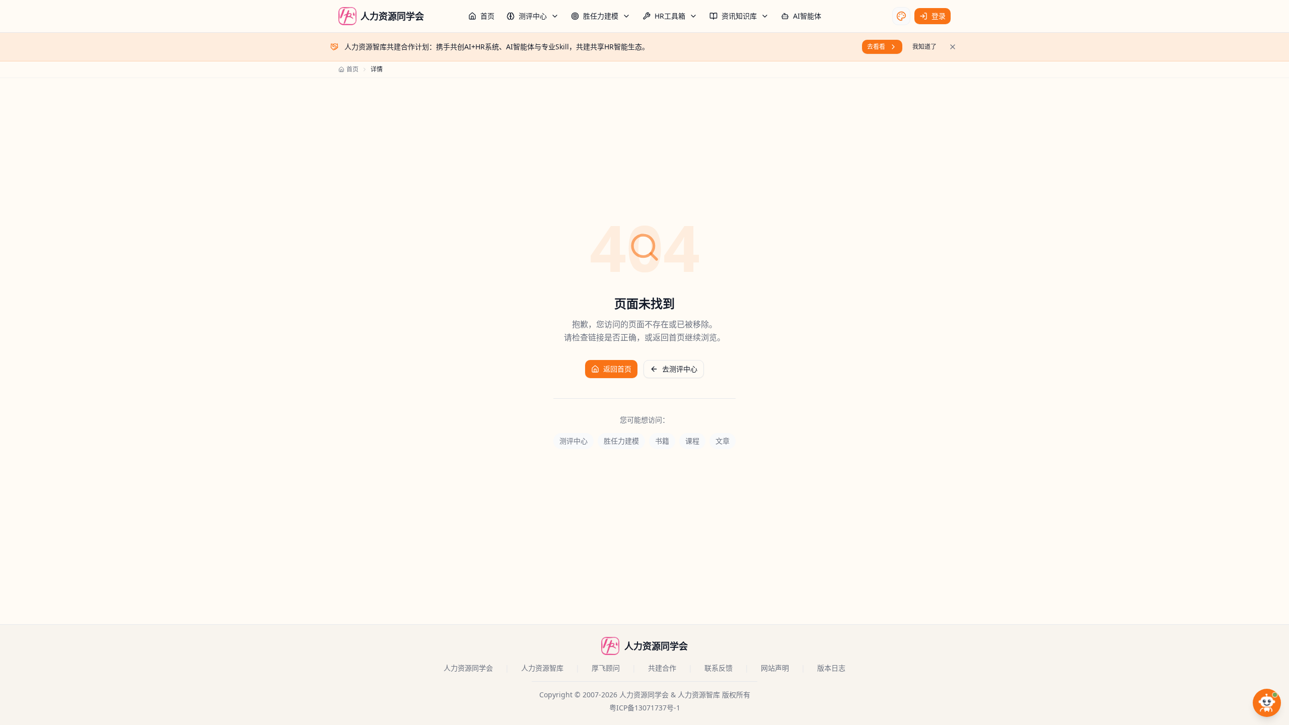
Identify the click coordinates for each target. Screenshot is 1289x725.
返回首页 (617, 369)
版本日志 (831, 668)
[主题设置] (901, 16)
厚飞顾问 (606, 668)
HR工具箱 (670, 16)
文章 (722, 441)
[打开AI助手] (1267, 703)
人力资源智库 (542, 668)
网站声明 (775, 668)
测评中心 (533, 16)
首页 (487, 16)
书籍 (662, 441)
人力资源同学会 (468, 668)
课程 (692, 441)
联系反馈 (718, 668)
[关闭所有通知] (953, 47)
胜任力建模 (600, 16)
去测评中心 (679, 369)
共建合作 (662, 668)
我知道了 (924, 46)
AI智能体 (807, 16)
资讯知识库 (739, 16)
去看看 (876, 46)
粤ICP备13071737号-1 (644, 707)
